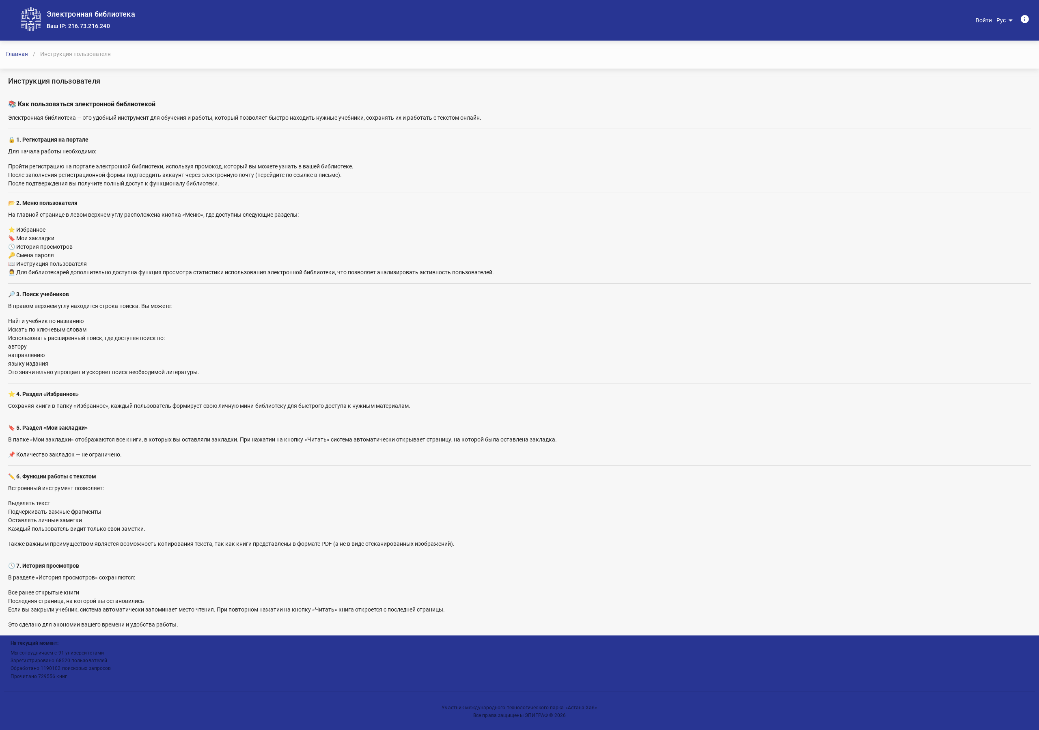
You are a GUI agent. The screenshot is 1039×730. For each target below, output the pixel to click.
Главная (17, 54)
